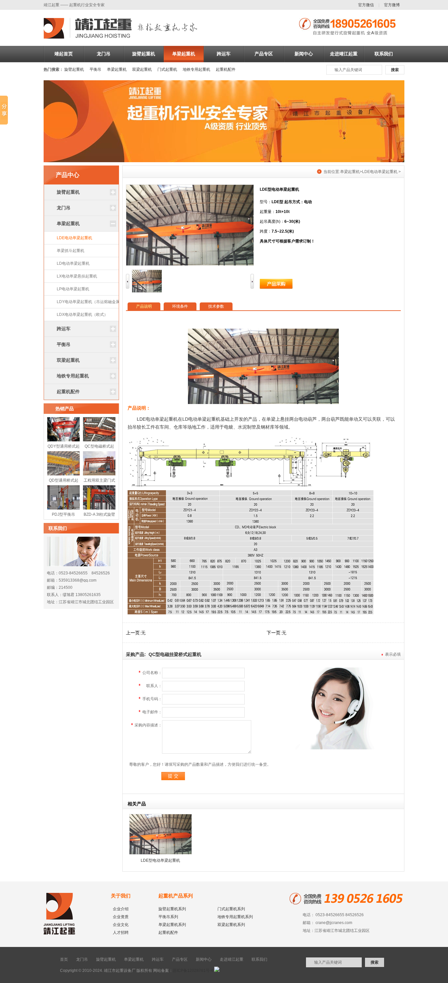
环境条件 (180, 306)
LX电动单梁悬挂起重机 (77, 276)
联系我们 (384, 53)
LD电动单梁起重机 (73, 263)
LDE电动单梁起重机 (74, 238)
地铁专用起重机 (196, 69)
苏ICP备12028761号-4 (193, 970)
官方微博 (392, 5)
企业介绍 (121, 909)
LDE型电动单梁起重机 (160, 860)
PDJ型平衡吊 (63, 514)
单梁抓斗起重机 (70, 250)
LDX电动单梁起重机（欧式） (82, 314)
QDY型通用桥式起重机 (64, 447)
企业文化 (121, 924)
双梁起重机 (142, 69)
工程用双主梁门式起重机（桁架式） (99, 481)
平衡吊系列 (168, 917)
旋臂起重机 (143, 53)
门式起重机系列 (231, 909)
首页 (64, 959)
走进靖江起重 (343, 53)
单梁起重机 (183, 53)
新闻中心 (304, 53)
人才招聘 (121, 932)
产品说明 (144, 306)
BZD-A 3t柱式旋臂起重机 (99, 515)
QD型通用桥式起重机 (63, 481)
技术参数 (216, 306)
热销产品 (64, 408)
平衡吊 (95, 69)
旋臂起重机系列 (172, 909)
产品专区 (264, 53)
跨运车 (224, 53)
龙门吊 (104, 53)
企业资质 (121, 917)
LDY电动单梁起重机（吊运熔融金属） (90, 301)
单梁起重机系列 (172, 924)
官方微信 (366, 5)
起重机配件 (225, 69)
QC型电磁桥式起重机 (99, 447)
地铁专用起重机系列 (235, 917)
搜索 (395, 69)
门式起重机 (167, 69)
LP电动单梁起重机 (73, 289)
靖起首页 (63, 53)
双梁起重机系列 (231, 924)
